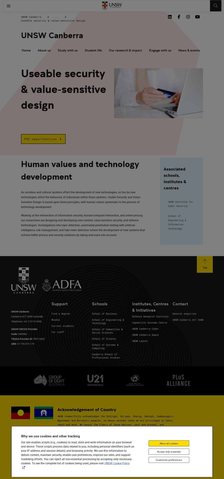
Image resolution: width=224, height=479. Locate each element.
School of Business (104, 313)
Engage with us (160, 50)
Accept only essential (169, 451)
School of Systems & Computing (105, 346)
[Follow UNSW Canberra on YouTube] (197, 17)
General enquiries (184, 313)
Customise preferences (169, 460)
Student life (93, 50)
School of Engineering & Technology (108, 321)
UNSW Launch (140, 341)
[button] (43, 139)
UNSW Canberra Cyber (145, 328)
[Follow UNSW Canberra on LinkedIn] (169, 17)
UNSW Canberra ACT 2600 (188, 319)
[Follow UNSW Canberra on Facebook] (178, 17)
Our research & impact (125, 50)
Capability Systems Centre (149, 322)
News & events (189, 50)
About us (44, 50)
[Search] (215, 5)
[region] (112, 451)
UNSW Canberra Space (145, 334)
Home (26, 50)
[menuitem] (26, 50)
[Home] (112, 6)
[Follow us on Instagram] (187, 17)
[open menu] (8, 5)
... (56, 17)
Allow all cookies (169, 443)
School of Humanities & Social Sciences (107, 331)
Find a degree (60, 313)
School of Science (104, 338)
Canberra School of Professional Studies (106, 356)
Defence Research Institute (150, 316)
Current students (62, 326)
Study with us (68, 50)
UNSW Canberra (31, 17)
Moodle (55, 319)
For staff (57, 332)
